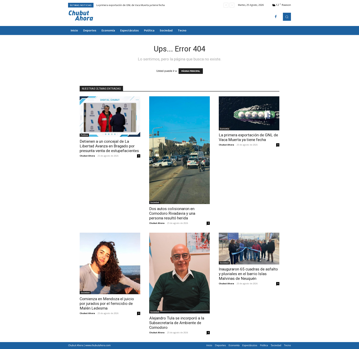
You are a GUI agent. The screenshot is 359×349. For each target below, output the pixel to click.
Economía (224, 128)
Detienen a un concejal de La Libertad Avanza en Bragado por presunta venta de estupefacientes (109, 146)
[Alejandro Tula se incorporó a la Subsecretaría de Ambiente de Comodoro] (179, 273)
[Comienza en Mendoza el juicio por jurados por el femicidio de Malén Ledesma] (110, 263)
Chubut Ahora (87, 155)
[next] (232, 5)
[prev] (226, 5)
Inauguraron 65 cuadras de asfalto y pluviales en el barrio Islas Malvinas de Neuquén (248, 274)
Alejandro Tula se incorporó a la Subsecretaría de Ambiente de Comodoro (176, 323)
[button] (287, 17)
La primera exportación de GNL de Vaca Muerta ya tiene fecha (130, 5)
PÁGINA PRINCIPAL (190, 71)
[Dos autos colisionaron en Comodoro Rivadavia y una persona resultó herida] (179, 150)
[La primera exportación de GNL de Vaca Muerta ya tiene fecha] (249, 113)
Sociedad (154, 202)
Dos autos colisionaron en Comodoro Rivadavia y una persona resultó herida (172, 213)
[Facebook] (275, 16)
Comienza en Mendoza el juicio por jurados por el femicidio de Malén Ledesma (107, 303)
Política (84, 135)
